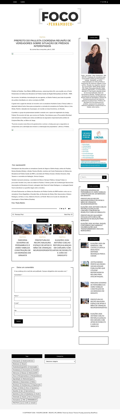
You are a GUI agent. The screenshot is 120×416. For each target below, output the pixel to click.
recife (26, 403)
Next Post (67, 214)
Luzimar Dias (35, 49)
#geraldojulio (17, 379)
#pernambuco (29, 391)
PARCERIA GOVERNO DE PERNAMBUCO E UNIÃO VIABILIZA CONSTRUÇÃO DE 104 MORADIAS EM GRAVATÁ (22, 247)
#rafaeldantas (29, 394)
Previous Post (18, 214)
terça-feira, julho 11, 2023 (48, 49)
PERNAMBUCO (32, 400)
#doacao (24, 373)
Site (15, 310)
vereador (33, 403)
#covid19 (35, 370)
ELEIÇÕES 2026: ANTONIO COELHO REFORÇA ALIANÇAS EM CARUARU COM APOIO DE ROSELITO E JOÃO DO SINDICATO (62, 247)
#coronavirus (27, 370)
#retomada (16, 397)
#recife (38, 394)
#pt (22, 394)
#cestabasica (17, 370)
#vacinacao (36, 397)
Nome (16, 295)
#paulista (15, 391)
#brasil (24, 364)
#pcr (22, 391)
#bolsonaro (16, 364)
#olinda (21, 388)
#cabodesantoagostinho (20, 367)
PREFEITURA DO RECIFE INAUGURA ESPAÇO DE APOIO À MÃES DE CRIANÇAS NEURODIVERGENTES (43, 245)
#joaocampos (25, 382)
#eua (14, 376)
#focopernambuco (23, 376)
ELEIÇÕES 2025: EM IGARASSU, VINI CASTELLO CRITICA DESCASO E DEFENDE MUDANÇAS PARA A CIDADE (98, 250)
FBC (24, 400)
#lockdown (16, 385)
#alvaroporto (16, 361)
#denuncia (16, 373)
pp (22, 403)
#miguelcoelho (36, 385)
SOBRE (23, 2)
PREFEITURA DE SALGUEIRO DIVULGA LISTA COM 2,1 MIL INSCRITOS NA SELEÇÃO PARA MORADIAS (92, 218)
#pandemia (34, 388)
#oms (27, 388)
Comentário (18, 274)
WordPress (94, 412)
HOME (15, 2)
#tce (29, 397)
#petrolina (16, 394)
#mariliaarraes (25, 385)
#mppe (15, 388)
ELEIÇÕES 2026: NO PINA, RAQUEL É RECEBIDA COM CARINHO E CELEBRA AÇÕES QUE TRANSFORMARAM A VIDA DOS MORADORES (93, 227)
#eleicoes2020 (33, 373)
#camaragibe (33, 367)
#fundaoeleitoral (36, 376)
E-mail (16, 303)
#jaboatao (16, 382)
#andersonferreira (28, 361)
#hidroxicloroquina (28, 379)
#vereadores (16, 400)
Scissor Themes (73, 412)
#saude (24, 397)
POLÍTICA (42, 37)
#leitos (33, 382)
